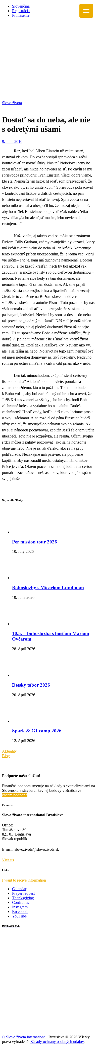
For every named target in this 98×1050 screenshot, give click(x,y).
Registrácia (21, 11)
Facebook (20, 911)
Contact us (20, 902)
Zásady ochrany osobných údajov (57, 1041)
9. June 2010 (12, 141)
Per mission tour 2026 (34, 541)
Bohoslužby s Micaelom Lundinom (48, 587)
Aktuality (9, 751)
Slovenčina (21, 6)
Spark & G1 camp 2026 (37, 730)
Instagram (20, 907)
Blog (6, 756)
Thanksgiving (23, 898)
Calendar (19, 889)
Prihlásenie (20, 15)
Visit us (8, 860)
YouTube (19, 916)
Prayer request (23, 893)
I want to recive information (24, 880)
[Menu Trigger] (86, 11)
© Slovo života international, (24, 1037)
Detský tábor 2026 (31, 685)
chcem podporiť (14, 795)
